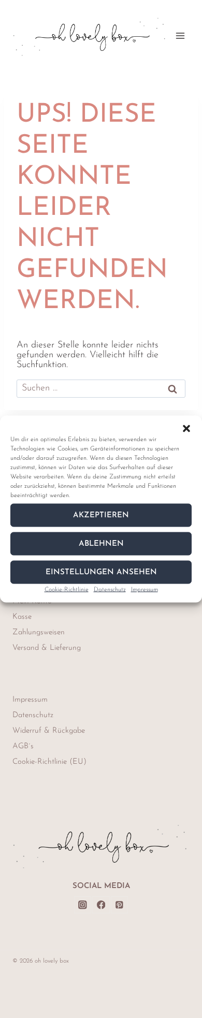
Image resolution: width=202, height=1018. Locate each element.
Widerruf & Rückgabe (48, 731)
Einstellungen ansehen (101, 572)
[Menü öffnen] (180, 35)
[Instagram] (82, 904)
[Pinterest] (119, 904)
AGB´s (23, 746)
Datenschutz (110, 590)
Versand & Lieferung (46, 648)
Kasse (22, 617)
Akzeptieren (101, 515)
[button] (186, 429)
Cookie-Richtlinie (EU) (49, 762)
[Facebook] (100, 904)
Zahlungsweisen (38, 632)
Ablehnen (101, 543)
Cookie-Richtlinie (67, 590)
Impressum (144, 590)
